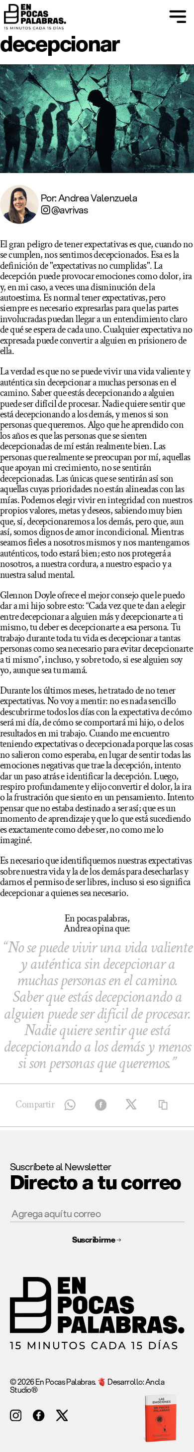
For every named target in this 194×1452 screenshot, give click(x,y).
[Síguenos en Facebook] (38, 1415)
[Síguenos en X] (62, 1415)
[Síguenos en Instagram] (15, 1415)
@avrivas (69, 210)
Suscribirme (93, 1239)
